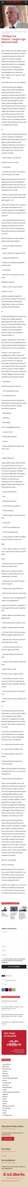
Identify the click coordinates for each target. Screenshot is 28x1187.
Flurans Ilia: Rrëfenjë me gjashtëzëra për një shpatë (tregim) (22, 915)
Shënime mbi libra (5, 1010)
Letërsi (6, 31)
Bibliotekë (11, 31)
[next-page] (5, 922)
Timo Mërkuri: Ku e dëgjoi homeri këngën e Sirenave (13, 915)
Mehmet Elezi (9, 975)
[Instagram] (5, 1156)
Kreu (3, 31)
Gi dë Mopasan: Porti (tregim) (5, 914)
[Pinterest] (10, 989)
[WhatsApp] (13, 989)
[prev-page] (3, 922)
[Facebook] (3, 989)
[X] (6, 989)
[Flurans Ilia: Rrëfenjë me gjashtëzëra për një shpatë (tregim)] (22, 909)
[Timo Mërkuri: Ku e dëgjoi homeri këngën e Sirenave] (14, 909)
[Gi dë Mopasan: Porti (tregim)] (5, 909)
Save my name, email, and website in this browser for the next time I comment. (13, 960)
